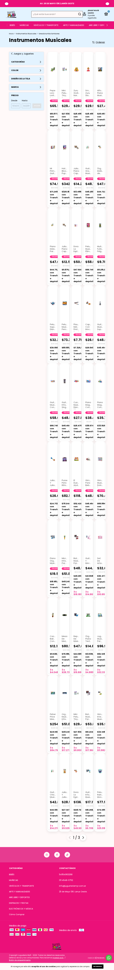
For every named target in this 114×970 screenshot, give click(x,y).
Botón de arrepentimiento (20, 960)
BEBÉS (12, 25)
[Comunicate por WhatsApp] (109, 958)
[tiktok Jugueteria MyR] (67, 855)
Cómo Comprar (16, 914)
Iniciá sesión (93, 11)
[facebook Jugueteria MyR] (57, 855)
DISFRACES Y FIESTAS (18, 903)
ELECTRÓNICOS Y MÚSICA (21, 908)
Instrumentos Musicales (26, 33)
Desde (14, 100)
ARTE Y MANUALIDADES (73, 25)
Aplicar (37, 106)
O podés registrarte (92, 16)
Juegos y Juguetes (23, 53)
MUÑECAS (24, 25)
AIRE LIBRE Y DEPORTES (99, 25)
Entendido (97, 966)
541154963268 (65, 874)
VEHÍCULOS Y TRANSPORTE (46, 25)
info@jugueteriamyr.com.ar (72, 886)
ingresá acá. (58, 957)
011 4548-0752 (66, 880)
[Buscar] (79, 14)
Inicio (11, 33)
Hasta (24, 100)
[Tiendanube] (96, 958)
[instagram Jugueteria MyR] (46, 855)
